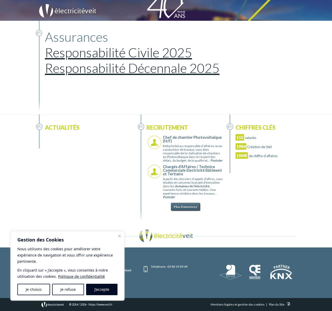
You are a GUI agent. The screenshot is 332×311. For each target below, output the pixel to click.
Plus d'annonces (185, 207)
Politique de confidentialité (81, 276)
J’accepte (101, 289)
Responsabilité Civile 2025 (118, 52)
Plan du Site (277, 304)
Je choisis (34, 289)
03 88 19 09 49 (177, 266)
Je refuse (68, 289)
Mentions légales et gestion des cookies (238, 304)
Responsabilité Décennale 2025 (132, 68)
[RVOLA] (288, 304)
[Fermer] (119, 236)
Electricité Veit (67, 11)
